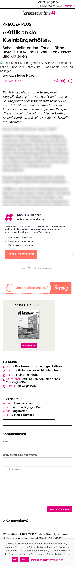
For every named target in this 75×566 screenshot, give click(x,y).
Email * (20, 454)
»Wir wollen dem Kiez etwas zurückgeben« (33, 380)
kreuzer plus (17, 24)
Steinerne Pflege (22, 374)
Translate (69, 6)
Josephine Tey (18, 403)
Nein (24, 559)
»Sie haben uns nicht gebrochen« (33, 370)
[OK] (70, 552)
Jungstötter (15, 411)
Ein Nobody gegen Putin (23, 407)
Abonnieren (28, 345)
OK (15, 559)
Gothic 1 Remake (18, 414)
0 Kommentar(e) (12, 81)
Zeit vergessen (21, 386)
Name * (6, 441)
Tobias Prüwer (26, 75)
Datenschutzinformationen (47, 559)
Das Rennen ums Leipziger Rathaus (34, 366)
